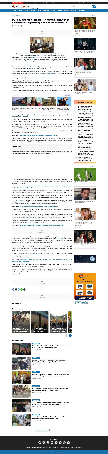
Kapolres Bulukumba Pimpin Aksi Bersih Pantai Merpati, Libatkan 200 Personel (58, 329)
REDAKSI (28, 447)
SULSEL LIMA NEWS (60, 452)
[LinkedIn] (64, 442)
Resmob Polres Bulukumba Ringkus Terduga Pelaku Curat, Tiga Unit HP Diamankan (86, 130)
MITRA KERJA (79, 447)
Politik (20, 10)
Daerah (66, 10)
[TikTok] (60, 442)
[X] (16, 289)
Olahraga (46, 10)
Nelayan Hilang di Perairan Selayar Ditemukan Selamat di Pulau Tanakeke (86, 153)
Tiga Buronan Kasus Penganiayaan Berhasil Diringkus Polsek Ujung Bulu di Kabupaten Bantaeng (50, 403)
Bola (51, 5)
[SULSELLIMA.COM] (20, 6)
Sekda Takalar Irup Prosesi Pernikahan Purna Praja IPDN (36, 78)
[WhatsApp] (21, 289)
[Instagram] (48, 442)
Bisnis (45, 5)
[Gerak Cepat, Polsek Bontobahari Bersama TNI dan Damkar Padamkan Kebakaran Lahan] (21, 420)
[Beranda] (13, 15)
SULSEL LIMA (50, 452)
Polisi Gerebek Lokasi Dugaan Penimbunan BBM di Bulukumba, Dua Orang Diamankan (85, 113)
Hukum (26, 10)
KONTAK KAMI (71, 447)
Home (33, 5)
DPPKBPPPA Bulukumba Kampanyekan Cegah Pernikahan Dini (38, 135)
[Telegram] (19, 289)
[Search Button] (94, 6)
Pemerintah (73, 10)
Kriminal (39, 10)
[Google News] (56, 442)
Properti (59, 10)
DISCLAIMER (55, 447)
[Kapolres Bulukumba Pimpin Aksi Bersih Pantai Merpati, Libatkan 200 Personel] (58, 322)
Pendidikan (82, 10)
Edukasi (53, 10)
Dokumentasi (35, 8)
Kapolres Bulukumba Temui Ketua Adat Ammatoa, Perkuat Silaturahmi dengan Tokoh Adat (65, 3)
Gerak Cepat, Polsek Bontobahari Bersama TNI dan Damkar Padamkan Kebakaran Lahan (49, 417)
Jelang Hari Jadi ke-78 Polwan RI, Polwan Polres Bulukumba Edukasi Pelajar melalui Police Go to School (86, 119)
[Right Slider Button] (70, 335)
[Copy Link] (24, 289)
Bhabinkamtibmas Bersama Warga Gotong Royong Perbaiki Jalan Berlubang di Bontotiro (20, 329)
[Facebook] (13, 289)
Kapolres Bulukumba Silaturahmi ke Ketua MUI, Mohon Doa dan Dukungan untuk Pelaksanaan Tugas (50, 375)
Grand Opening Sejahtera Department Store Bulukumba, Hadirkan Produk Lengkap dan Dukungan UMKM (85, 108)
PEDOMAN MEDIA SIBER (36, 447)
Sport (57, 5)
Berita (38, 5)
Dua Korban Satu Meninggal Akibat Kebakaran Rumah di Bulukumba (41, 225)
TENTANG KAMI (63, 447)
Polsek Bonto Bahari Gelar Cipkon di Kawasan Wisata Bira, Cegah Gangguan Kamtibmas (39, 329)
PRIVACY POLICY (47, 447)
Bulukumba (34, 57)
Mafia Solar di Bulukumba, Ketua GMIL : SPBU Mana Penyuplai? (38, 206)
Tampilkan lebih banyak (41, 430)
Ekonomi (32, 10)
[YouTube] (52, 442)
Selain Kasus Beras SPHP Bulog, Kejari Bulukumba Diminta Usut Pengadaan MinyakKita (85, 136)
